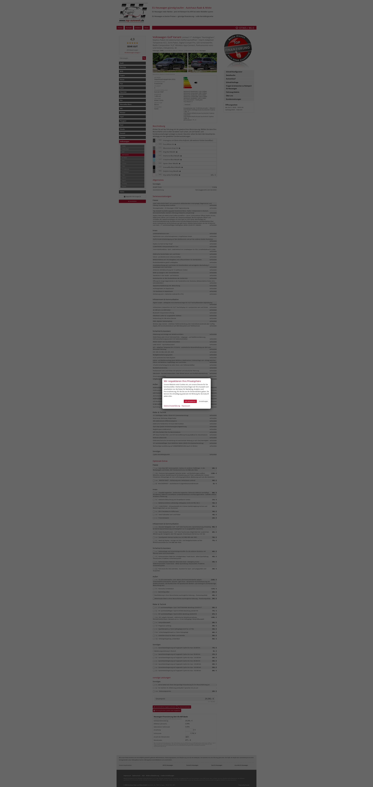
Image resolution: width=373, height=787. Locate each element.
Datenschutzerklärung (172, 406)
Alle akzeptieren (190, 401)
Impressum (186, 406)
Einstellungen (203, 401)
